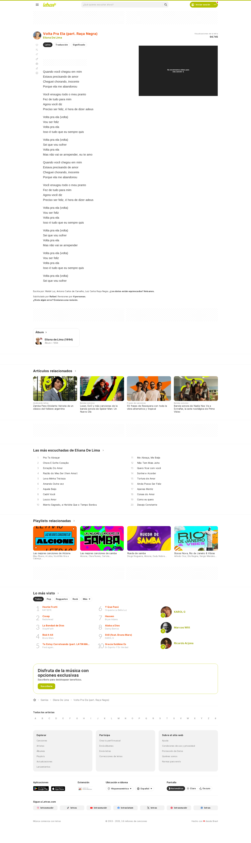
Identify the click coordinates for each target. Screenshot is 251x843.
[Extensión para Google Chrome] (85, 788)
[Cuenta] (215, 5)
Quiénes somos (169, 756)
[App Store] (58, 788)
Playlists (41, 756)
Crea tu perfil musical (110, 740)
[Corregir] (36, 68)
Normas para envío (171, 761)
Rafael (53, 296)
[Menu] (37, 5)
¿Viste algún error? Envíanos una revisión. (55, 300)
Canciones (42, 740)
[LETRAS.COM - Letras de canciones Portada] (49, 5)
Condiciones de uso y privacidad (178, 746)
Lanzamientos (43, 767)
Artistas (40, 746)
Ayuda (165, 740)
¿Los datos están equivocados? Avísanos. (132, 291)
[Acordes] (36, 59)
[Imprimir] (36, 64)
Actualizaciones (44, 761)
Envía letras (105, 751)
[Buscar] (165, 5)
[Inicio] (34, 700)
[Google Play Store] (41, 788)
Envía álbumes (106, 746)
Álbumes (41, 751)
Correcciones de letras (110, 756)
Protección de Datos (172, 751)
